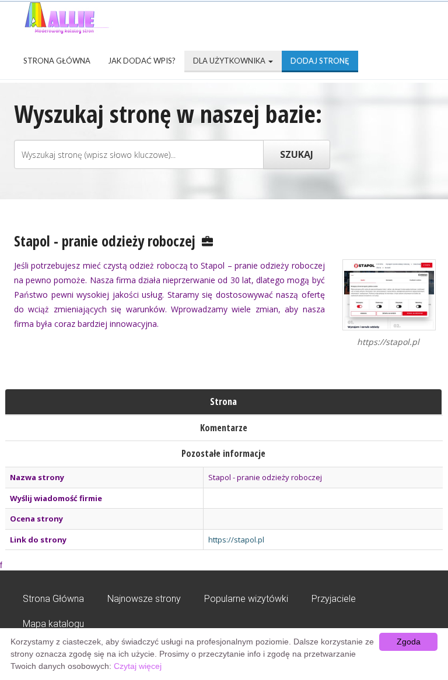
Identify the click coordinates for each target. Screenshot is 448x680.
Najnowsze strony (144, 598)
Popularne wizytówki (246, 598)
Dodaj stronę (319, 60)
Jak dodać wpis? (142, 60)
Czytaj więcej (138, 666)
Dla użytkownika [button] (230, 60)
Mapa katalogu (53, 623)
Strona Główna (56, 60)
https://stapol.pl (236, 539)
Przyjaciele (334, 598)
